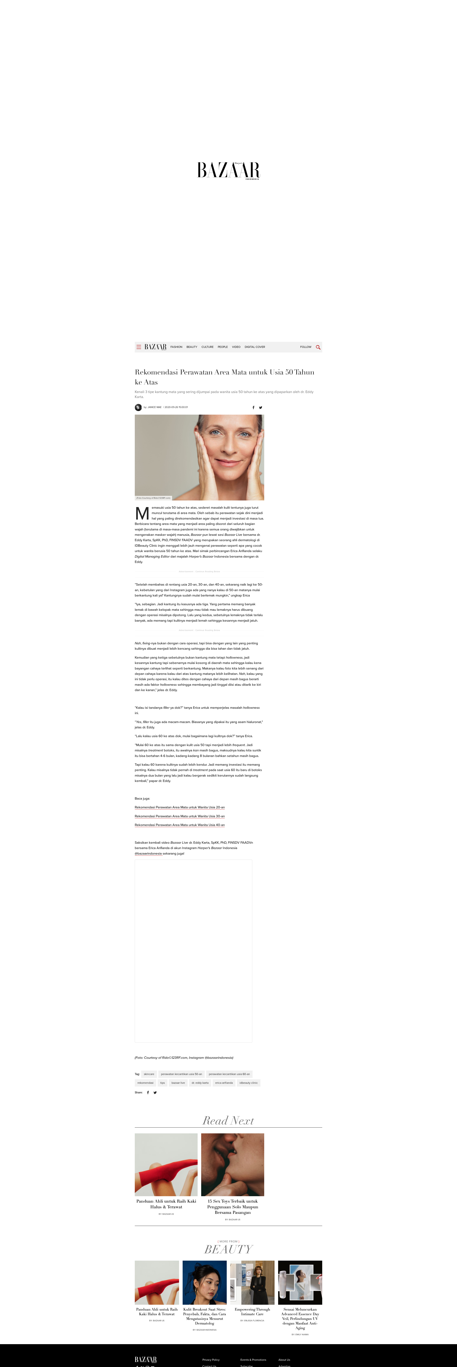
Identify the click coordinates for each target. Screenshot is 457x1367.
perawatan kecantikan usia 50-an (181, 1074)
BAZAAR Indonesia (207, 1330)
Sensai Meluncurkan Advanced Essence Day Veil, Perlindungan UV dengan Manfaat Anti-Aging (300, 1319)
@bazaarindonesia (149, 853)
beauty (192, 347)
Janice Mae (155, 407)
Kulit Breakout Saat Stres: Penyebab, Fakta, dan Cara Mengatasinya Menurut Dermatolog (204, 1316)
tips (162, 1083)
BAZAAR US (168, 1214)
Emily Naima (302, 1334)
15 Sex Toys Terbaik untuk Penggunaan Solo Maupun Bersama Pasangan (232, 1207)
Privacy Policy (211, 1360)
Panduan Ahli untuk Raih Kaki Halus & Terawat (166, 1204)
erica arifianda (224, 1083)
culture (208, 347)
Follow (305, 347)
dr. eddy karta (200, 1083)
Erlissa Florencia (254, 1320)
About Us (284, 1360)
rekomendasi (145, 1083)
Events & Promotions (253, 1360)
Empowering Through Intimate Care (252, 1312)
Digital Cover (255, 347)
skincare (149, 1074)
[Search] (318, 347)
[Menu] (139, 347)
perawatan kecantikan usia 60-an (229, 1074)
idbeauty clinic (249, 1083)
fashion (176, 347)
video (236, 347)
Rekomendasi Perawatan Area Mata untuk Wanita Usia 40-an (180, 825)
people (223, 347)
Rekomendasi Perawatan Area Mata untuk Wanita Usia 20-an (180, 807)
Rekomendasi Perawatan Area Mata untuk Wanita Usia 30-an (180, 816)
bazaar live (178, 1083)
